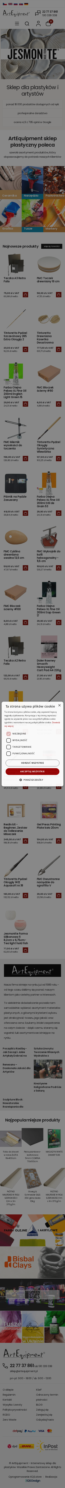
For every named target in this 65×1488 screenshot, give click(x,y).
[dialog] (32, 744)
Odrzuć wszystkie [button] (32, 762)
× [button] (59, 705)
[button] (32, 780)
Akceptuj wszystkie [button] (32, 771)
